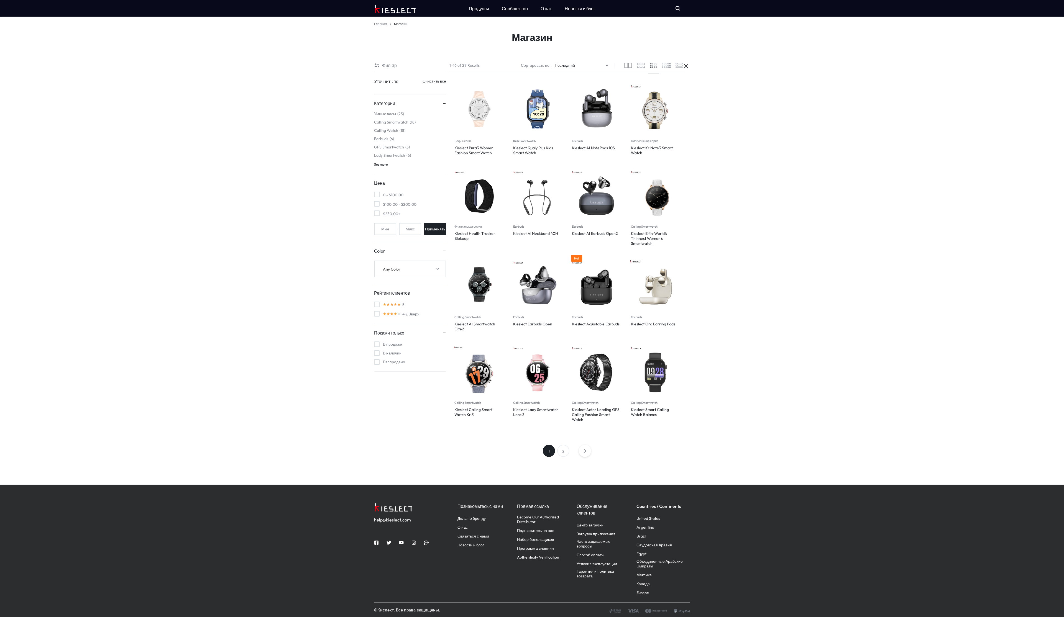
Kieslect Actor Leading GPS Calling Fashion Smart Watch (596, 414)
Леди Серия (462, 141)
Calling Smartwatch (644, 226)
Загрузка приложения (596, 534)
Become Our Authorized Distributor (538, 519)
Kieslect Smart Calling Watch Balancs (650, 412)
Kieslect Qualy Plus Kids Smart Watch (533, 150)
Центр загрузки (590, 525)
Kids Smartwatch (524, 141)
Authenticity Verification (538, 557)
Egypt (641, 554)
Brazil (641, 536)
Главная (380, 24)
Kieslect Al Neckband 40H (535, 233)
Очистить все (434, 81)
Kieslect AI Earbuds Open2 (595, 233)
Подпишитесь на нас (535, 530)
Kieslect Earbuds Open (532, 324)
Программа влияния (535, 548)
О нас (546, 8)
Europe (642, 592)
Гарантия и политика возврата (595, 574)
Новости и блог (580, 8)
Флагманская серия (644, 141)
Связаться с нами (473, 536)
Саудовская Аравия (654, 545)
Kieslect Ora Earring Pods (653, 324)
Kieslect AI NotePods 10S (593, 147)
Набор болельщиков (535, 539)
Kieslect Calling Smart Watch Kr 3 (473, 412)
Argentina (645, 527)
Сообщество (515, 8)
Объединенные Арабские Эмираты (659, 564)
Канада (643, 584)
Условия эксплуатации (597, 564)
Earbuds (577, 141)
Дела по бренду (471, 518)
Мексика (644, 575)
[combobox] (410, 269)
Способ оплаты (590, 555)
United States (648, 518)
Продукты (479, 8)
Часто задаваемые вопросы (593, 544)
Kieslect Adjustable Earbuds (596, 324)
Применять (435, 229)
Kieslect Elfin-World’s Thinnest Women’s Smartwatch (649, 238)
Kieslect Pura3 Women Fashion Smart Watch (473, 150)
